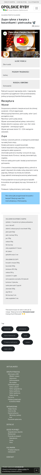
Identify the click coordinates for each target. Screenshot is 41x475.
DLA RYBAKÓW (33, 2)
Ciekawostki (12, 452)
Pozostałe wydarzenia (15, 419)
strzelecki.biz (19, 467)
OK (36, 470)
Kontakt (10, 457)
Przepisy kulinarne (14, 15)
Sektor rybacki (14, 387)
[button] (7, 328)
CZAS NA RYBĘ (22, 2)
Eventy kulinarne (13, 413)
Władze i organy (14, 376)
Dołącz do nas (13, 395)
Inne (10, 417)
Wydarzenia (12, 406)
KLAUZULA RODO (14, 401)
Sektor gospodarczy (15, 389)
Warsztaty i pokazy (15, 415)
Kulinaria (4, 15)
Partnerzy (11, 397)
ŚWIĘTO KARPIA (9, 2)
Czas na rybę (12, 411)
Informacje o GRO (13, 374)
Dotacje (10, 424)
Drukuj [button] (37, 26)
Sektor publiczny (14, 391)
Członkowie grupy (13, 384)
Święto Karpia (12, 409)
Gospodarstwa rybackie (15, 432)
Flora (11, 442)
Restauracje (12, 434)
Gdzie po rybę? (13, 430)
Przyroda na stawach (14, 436)
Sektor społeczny (14, 393)
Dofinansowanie (14, 380)
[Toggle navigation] (37, 8)
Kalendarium (13, 438)
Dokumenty (13, 378)
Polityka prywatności (14, 399)
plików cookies (22, 469)
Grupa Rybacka (13, 372)
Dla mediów (13, 382)
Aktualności (12, 366)
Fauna (11, 440)
